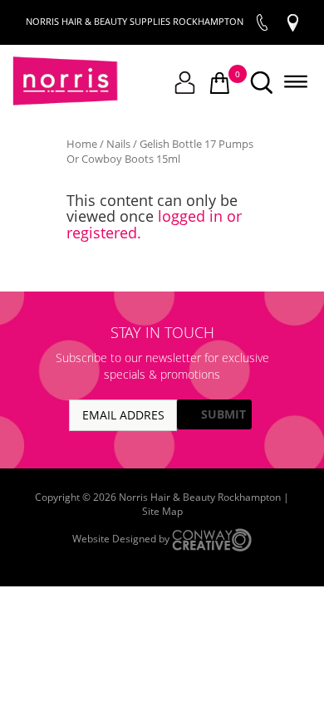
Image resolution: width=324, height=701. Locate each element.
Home (81, 143)
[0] (219, 84)
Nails (118, 143)
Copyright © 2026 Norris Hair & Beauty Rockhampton (159, 497)
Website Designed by (122, 539)
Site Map (162, 511)
